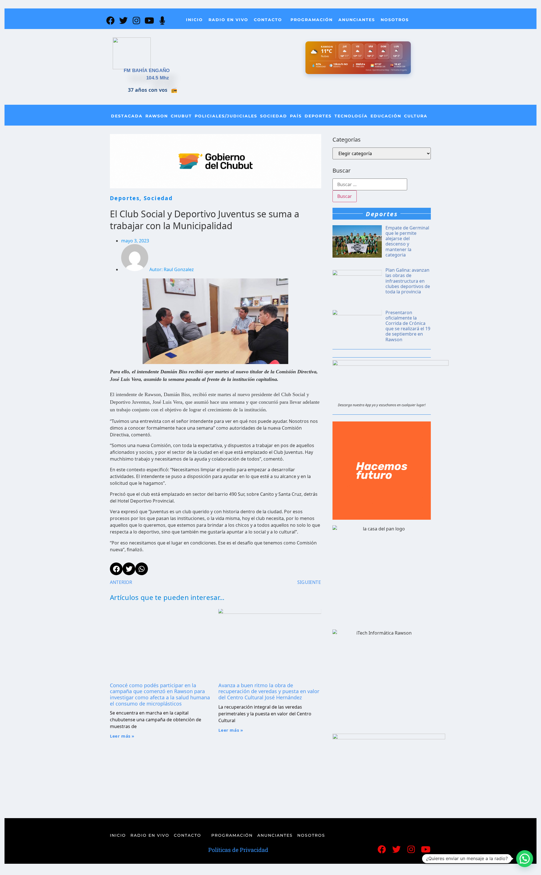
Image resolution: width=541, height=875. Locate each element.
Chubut (181, 116)
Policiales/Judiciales (226, 116)
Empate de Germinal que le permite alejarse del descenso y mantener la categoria (407, 241)
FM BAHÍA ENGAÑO (147, 70)
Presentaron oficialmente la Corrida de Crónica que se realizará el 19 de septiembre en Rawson (407, 326)
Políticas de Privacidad (238, 849)
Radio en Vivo (228, 19)
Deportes (318, 116)
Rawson (156, 116)
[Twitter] (123, 20)
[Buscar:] (369, 184)
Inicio (194, 19)
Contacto (268, 19)
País (296, 116)
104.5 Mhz (157, 78)
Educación (386, 116)
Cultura (415, 116)
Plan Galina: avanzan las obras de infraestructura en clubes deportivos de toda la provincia (407, 281)
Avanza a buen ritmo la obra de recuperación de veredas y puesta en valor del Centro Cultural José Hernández (268, 691)
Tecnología (351, 116)
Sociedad (273, 116)
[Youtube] (149, 20)
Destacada (127, 116)
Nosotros (395, 19)
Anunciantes (356, 19)
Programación (312, 19)
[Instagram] (136, 20)
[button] (524, 858)
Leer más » (122, 736)
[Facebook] (110, 20)
